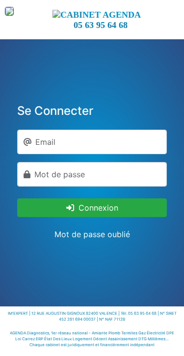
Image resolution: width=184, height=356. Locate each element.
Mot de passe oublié (92, 234)
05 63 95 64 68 (101, 25)
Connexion (97, 208)
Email (45, 142)
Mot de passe (59, 174)
